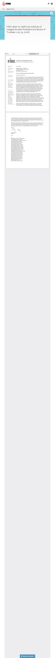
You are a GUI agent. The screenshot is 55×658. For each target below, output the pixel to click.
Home (3, 9)
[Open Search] (48, 4)
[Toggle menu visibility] (52, 3)
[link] (6, 3)
